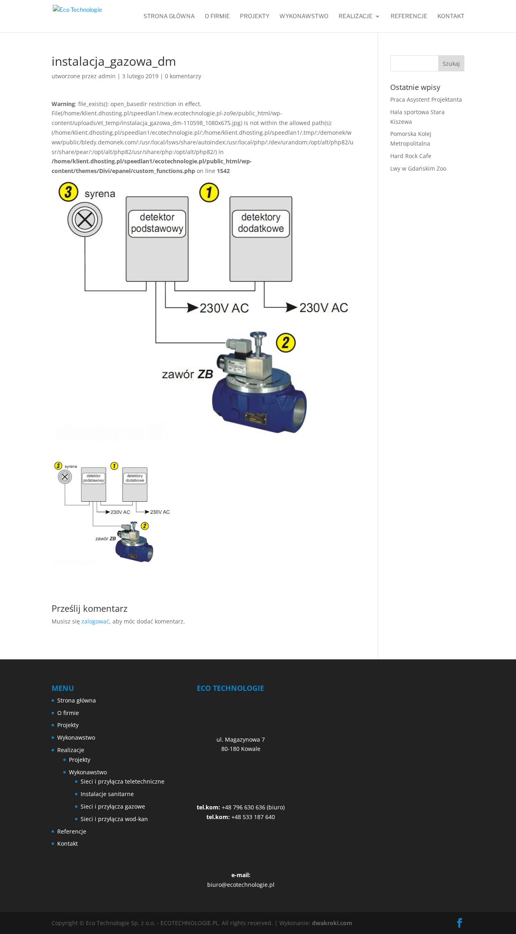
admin (107, 76)
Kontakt (450, 16)
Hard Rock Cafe (410, 156)
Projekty (254, 16)
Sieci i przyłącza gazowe (113, 806)
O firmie (217, 16)
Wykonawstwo (304, 16)
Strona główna (169, 16)
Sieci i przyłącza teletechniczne (122, 781)
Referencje (409, 16)
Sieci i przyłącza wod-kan (114, 819)
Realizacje (355, 16)
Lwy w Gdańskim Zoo (418, 168)
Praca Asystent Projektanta (426, 99)
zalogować (95, 621)
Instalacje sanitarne (107, 794)
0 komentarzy (183, 76)
